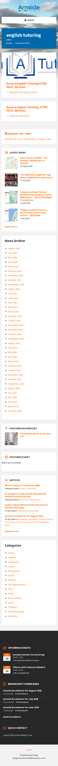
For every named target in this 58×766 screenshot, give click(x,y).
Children (12, 557)
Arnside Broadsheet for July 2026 (20, 698)
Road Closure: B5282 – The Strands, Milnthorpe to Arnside (34, 160)
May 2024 (12, 352)
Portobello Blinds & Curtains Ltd (35, 435)
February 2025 (15, 316)
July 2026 (12, 252)
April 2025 (12, 307)
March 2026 (13, 266)
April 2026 (12, 261)
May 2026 (12, 257)
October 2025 (14, 280)
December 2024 (15, 325)
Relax (10, 593)
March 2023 (13, 406)
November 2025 (15, 275)
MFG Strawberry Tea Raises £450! (22, 485)
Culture (19, 522)
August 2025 (14, 289)
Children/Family (46, 519)
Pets (10, 589)
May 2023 (12, 397)
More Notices (12, 531)
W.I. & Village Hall (22, 673)
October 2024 (14, 334)
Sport (7, 525)
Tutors (34, 92)
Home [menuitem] (29, 749)
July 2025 (12, 293)
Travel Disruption (16, 611)
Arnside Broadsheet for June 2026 (21, 707)
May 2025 (12, 302)
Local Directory (22, 43)
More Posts (11, 227)
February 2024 (15, 365)
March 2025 (13, 311)
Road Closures (15, 598)
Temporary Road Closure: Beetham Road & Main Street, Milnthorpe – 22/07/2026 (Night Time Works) (36, 196)
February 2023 (15, 410)
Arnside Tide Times (19, 133)
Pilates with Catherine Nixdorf (29, 667)
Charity (22, 488)
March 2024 (13, 361)
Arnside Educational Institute (27, 660)
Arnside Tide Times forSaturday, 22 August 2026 (28, 139)
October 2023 (14, 379)
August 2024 (14, 343)
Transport (12, 607)
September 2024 (16, 338)
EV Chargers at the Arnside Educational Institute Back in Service (25, 495)
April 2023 (12, 401)
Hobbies (37, 522)
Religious (45, 522)
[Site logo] (29, 10)
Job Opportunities (17, 584)
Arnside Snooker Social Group (29, 654)
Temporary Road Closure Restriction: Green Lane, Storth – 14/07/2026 (33, 212)
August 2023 (14, 388)
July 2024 (12, 347)
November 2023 (15, 374)
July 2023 (12, 392)
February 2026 (15, 271)
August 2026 (14, 248)
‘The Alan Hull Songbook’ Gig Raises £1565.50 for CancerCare (36, 176)
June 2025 (13, 298)
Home (9, 43)
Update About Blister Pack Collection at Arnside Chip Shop (26, 506)
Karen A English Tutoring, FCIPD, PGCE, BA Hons (27, 109)
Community (31, 488)
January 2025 (14, 320)
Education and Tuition (20, 92)
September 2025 (16, 284)
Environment (35, 499)
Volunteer (12, 616)
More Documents (12, 717)
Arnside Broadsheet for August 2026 (24, 516)
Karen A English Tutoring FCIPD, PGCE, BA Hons (26, 85)
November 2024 (15, 329)
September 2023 (16, 383)
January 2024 (14, 370)
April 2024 (12, 356)
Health (11, 575)
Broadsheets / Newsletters (27, 519)
